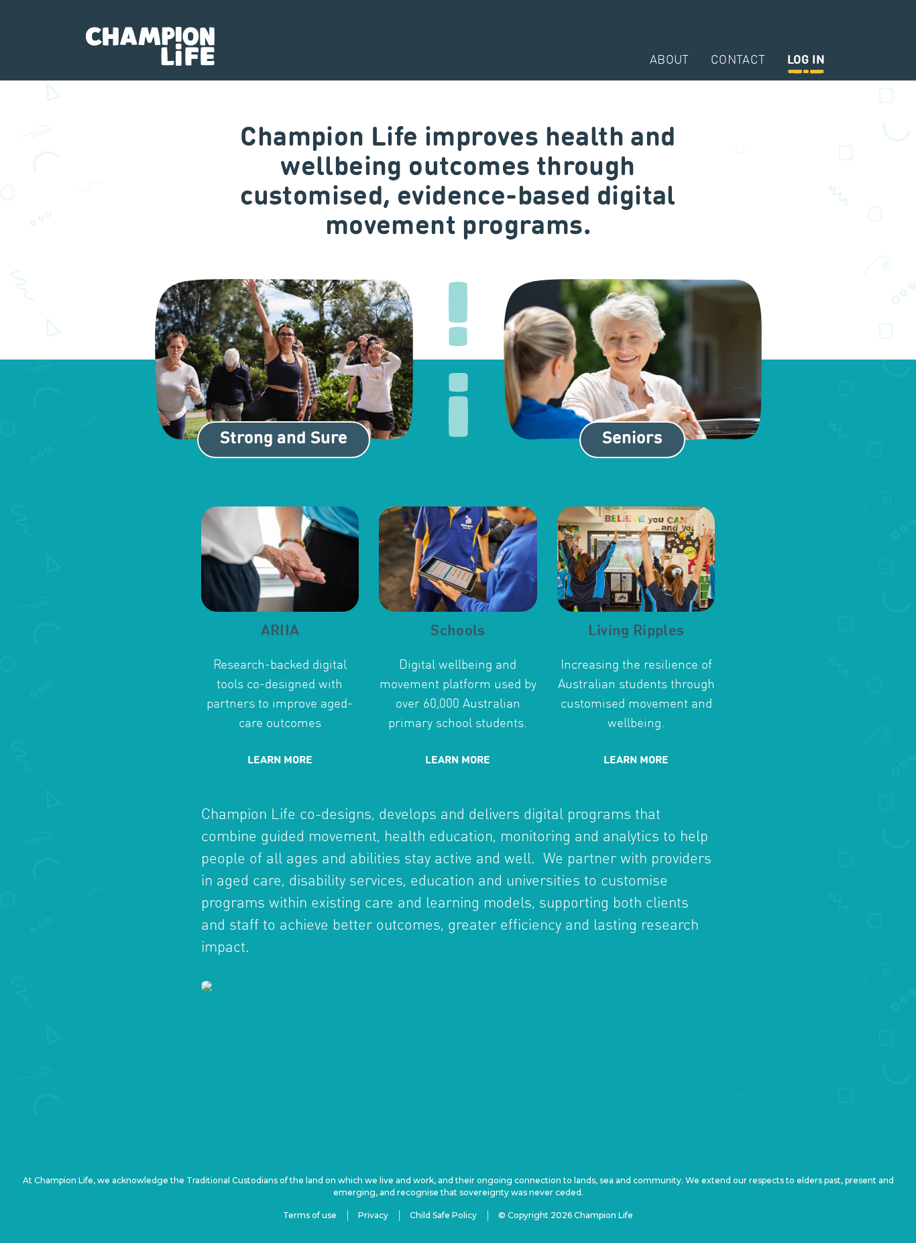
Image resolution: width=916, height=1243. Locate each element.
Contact (738, 60)
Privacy (373, 1215)
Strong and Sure (283, 438)
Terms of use (310, 1215)
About (669, 60)
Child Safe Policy (443, 1215)
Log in (806, 60)
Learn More (279, 760)
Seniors (632, 438)
